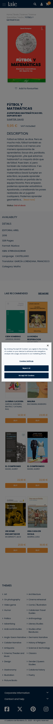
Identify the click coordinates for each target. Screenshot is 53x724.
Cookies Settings (26, 361)
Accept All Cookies (26, 375)
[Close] (48, 345)
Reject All (27, 368)
